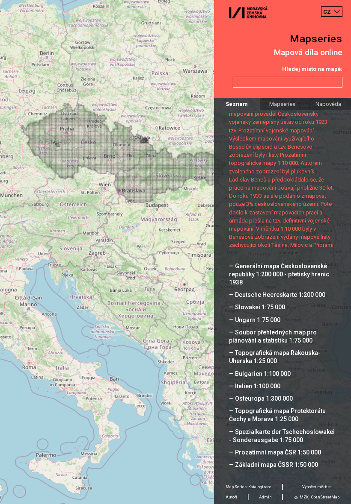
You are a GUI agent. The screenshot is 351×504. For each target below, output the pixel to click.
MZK (304, 497)
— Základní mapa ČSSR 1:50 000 (273, 464)
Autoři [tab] (231, 497)
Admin (265, 497)
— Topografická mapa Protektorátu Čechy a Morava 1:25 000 (277, 414)
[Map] (175, 252)
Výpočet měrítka (317, 487)
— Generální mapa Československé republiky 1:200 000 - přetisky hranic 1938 (279, 274)
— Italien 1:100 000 (254, 386)
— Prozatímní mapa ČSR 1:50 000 (275, 452)
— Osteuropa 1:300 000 (261, 398)
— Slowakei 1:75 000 (257, 307)
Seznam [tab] (237, 104)
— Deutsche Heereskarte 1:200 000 (277, 294)
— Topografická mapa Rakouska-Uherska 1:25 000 (275, 356)
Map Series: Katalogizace (248, 487)
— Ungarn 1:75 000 (254, 319)
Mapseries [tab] (282, 104)
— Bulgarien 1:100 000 (260, 373)
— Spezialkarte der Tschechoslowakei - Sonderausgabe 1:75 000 (282, 435)
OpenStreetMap (325, 497)
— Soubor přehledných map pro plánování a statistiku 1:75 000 (273, 336)
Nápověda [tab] (328, 104)
